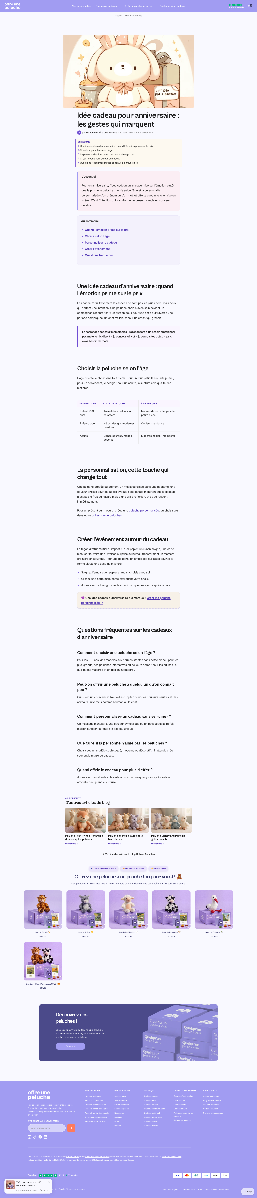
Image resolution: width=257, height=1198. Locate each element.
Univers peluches (211, 1104)
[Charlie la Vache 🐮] (171, 909)
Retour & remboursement (217, 1189)
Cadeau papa (150, 1100)
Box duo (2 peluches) (94, 1100)
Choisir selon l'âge (97, 236)
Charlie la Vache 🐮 (171, 932)
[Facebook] (40, 1137)
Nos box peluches (93, 1096)
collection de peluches (107, 515)
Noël (117, 1121)
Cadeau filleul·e (151, 1125)
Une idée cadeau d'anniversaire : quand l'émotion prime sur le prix (116, 146)
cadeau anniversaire (171, 1156)
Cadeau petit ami (152, 1113)
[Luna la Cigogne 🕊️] (214, 909)
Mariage (118, 1117)
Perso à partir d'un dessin (97, 1113)
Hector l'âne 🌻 (85, 932)
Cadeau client (180, 1104)
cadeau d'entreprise (78, 1160)
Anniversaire (120, 1096)
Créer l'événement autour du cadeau (100, 158)
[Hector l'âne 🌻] (85, 909)
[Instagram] (29, 1137)
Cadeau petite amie (153, 1117)
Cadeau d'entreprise (183, 1096)
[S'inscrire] (71, 1128)
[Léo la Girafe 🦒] (43, 909)
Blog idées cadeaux (212, 1100)
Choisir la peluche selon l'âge (96, 150)
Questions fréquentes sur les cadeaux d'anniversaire (109, 162)
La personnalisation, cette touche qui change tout (107, 154)
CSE (93, 1160)
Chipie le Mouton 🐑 (128, 932)
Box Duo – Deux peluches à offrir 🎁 (43, 984)
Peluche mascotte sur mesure (184, 1114)
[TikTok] (34, 1137)
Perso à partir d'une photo (97, 1109)
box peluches (72, 1156)
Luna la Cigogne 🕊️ (214, 932)
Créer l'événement (97, 249)
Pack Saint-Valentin (25, 1185)
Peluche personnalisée (95, 1104)
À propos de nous (211, 1096)
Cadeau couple (151, 1104)
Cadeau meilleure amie (154, 1109)
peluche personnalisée (144, 510)
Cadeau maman (151, 1096)
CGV (200, 1189)
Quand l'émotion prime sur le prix (107, 230)
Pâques (118, 1125)
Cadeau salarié (180, 1109)
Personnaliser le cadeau (101, 242)
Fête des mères (122, 1104)
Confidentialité (188, 1189)
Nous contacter (210, 1109)
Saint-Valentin (121, 1100)
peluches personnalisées (97, 1156)
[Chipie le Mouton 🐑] (128, 909)
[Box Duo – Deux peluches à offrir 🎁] (43, 961)
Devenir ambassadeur (213, 1113)
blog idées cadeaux (124, 1160)
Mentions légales (170, 1189)
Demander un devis (182, 1120)
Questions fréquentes (99, 255)
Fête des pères (122, 1109)
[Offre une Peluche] (12, 6)
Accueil (118, 15)
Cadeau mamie (151, 1121)
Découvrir (70, 1046)
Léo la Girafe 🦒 (43, 932)
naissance (32, 1160)
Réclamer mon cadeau (95, 1121)
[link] (49, 1182)
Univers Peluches (133, 15)
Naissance (119, 1113)
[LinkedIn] (45, 1137)
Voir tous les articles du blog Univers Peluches (130, 854)
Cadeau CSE (179, 1100)
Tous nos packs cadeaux (96, 1117)
